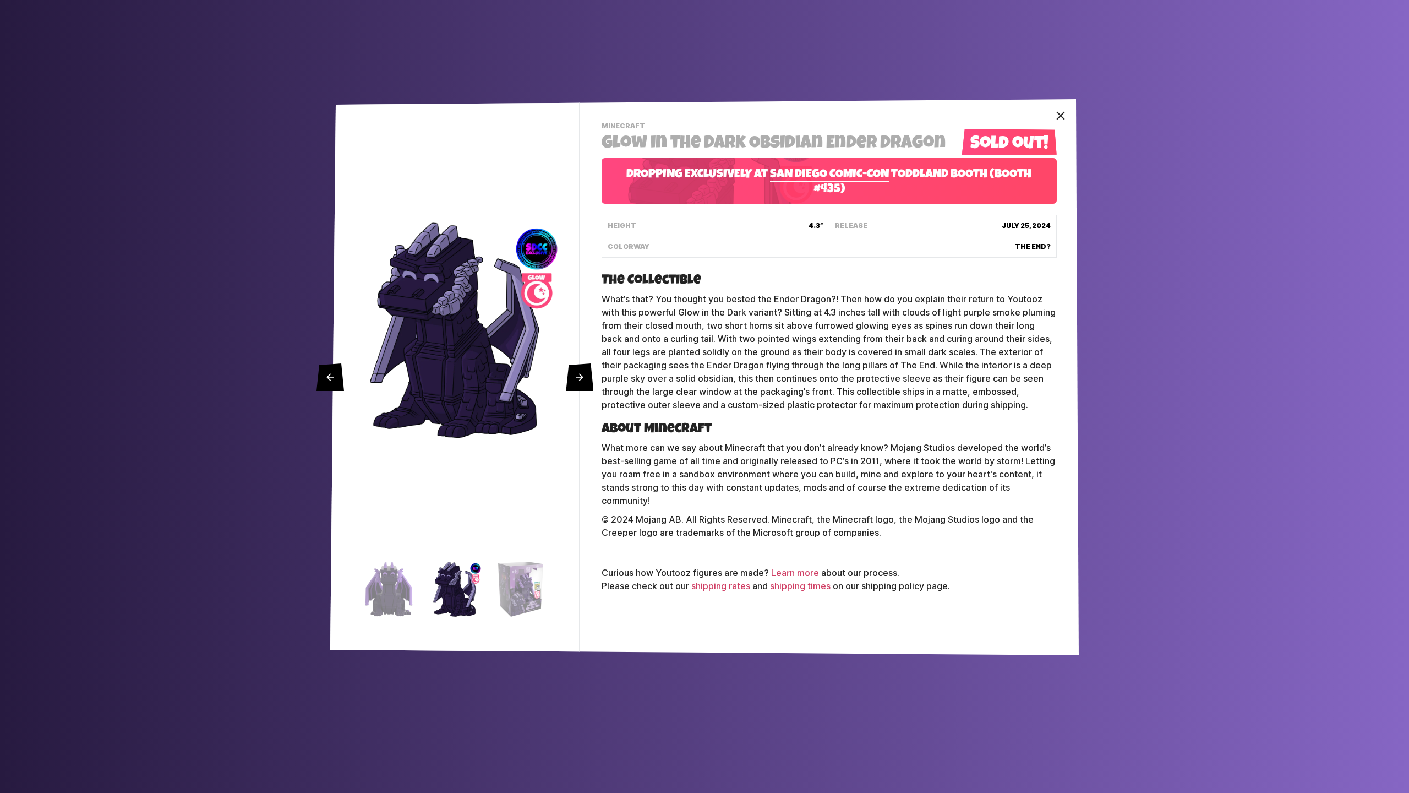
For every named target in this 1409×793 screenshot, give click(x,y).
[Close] (1060, 116)
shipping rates (720, 586)
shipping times (800, 586)
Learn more (795, 573)
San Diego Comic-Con (830, 175)
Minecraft (625, 127)
